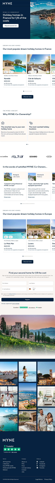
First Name (5, 283)
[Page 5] (28, 91)
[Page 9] (31, 203)
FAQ (23, 464)
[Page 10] (32, 203)
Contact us (44, 3)
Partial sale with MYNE (9, 468)
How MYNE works (8, 466)
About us (24, 462)
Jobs (23, 472)
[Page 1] (23, 91)
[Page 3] (26, 91)
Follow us (39, 459)
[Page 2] (28, 144)
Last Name (32, 283)
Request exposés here (11, 26)
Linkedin (41, 462)
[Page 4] (27, 91)
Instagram (42, 466)
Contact (24, 470)
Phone (34, 288)
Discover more (27, 97)
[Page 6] (27, 203)
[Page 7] (31, 91)
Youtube (41, 468)
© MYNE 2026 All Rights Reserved (10, 479)
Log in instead (15, 303)
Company (24, 459)
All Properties (7, 462)
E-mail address (6, 289)
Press (23, 466)
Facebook (42, 464)
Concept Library (26, 468)
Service (4, 459)
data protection (12, 294)
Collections (6, 464)
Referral (5, 470)
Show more (7, 197)
